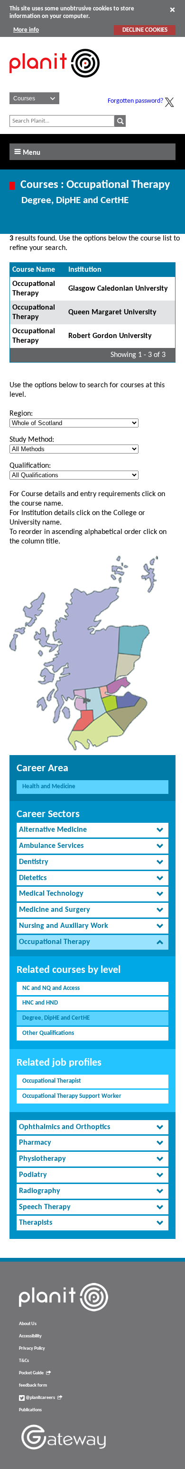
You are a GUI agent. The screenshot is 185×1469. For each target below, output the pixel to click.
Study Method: (31, 440)
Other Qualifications (48, 1033)
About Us (28, 1324)
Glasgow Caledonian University (118, 289)
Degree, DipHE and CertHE (56, 1018)
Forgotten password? (135, 101)
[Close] (172, 9)
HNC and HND (40, 1003)
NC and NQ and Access (51, 988)
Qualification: (30, 466)
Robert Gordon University (110, 336)
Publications (30, 1410)
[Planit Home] (54, 83)
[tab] (92, 830)
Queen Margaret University (112, 312)
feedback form (33, 1385)
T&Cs (24, 1361)
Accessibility (30, 1336)
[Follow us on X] (169, 102)
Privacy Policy (32, 1348)
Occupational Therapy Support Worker (71, 1096)
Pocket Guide (31, 1373)
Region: (21, 414)
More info (26, 30)
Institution (85, 270)
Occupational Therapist (51, 1081)
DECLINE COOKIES (144, 30)
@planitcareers (40, 1398)
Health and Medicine (48, 786)
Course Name (33, 270)
